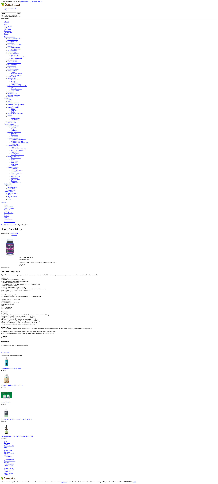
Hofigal (6, 205)
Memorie (13, 81)
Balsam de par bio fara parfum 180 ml (11, 368)
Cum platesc (7, 31)
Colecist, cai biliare (16, 49)
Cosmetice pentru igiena (13, 156)
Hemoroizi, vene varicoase (14, 44)
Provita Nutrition (8, 213)
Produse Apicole (8, 191)
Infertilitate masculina (16, 75)
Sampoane (14, 129)
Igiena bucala (14, 162)
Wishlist (6, 455)
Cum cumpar (7, 29)
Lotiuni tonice (14, 178)
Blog (5, 9)
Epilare (13, 159)
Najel (5, 217)
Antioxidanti (10, 43)
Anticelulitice (14, 147)
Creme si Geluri (11, 122)
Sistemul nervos (11, 78)
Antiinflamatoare (12, 41)
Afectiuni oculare (12, 61)
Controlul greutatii (12, 64)
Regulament (64, 482)
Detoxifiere (10, 92)
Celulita (13, 109)
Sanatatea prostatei (12, 50)
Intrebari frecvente (9, 459)
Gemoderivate (11, 121)
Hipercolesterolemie (16, 89)
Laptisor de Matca (12, 193)
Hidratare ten (14, 175)
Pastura (9, 198)
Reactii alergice (11, 76)
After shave (14, 133)
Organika (6, 211)
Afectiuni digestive (12, 52)
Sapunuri (13, 165)
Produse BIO (7, 184)
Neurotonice (14, 83)
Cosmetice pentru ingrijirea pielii (19, 142)
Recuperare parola (9, 453)
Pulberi (9, 101)
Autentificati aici (25, 1)
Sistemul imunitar (12, 93)
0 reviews (14, 235)
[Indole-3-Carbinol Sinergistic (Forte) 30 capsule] (6, 383)
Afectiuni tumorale (12, 40)
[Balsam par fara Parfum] (6, 366)
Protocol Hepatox (5, 402)
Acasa (5, 24)
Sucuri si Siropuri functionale (15, 113)
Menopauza (14, 110)
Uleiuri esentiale (15, 118)
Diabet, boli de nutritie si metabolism (17, 86)
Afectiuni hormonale (13, 69)
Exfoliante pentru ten (16, 173)
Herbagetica (14, 233)
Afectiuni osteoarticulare (14, 63)
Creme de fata (14, 135)
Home (2, 225)
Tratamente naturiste (9, 37)
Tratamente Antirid (16, 182)
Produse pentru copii (13, 106)
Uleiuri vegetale (15, 119)
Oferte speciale (8, 26)
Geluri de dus (14, 161)
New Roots (7, 210)
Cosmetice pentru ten (13, 167)
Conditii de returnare (9, 461)
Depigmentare (14, 171)
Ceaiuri (9, 99)
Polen (9, 199)
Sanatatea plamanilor (16, 58)
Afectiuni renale (11, 66)
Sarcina (13, 112)
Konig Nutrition (8, 206)
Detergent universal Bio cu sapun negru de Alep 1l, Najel (16, 419)
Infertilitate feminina (16, 73)
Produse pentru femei (13, 107)
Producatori (7, 471)
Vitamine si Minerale (13, 102)
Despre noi (7, 443)
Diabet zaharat (15, 90)
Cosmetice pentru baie (17, 141)
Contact (6, 34)
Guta (12, 87)
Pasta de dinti (14, 144)
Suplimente (7, 98)
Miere (9, 194)
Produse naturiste (8, 468)
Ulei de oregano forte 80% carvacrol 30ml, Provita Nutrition (17, 436)
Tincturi (9, 115)
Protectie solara (15, 153)
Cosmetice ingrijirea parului (18, 139)
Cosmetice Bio (11, 190)
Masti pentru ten (15, 179)
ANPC (134, 482)
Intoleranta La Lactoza (13, 95)
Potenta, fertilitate (12, 70)
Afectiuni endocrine (12, 67)
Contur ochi (14, 168)
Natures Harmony (9, 208)
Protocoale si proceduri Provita (15, 104)
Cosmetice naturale (9, 124)
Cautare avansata (8, 465)
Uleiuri (9, 116)
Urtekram (6, 216)
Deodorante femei (16, 158)
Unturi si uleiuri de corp (17, 155)
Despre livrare (8, 32)
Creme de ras (14, 136)
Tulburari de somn (16, 84)
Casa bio (9, 185)
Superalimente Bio (12, 187)
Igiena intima (14, 164)
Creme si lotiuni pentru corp (18, 148)
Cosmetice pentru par (13, 125)
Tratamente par (15, 130)
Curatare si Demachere (17, 170)
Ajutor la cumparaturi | (10, 8)
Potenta (13, 72)
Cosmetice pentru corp (13, 145)
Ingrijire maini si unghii (17, 150)
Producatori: (4, 202)
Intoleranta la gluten (12, 96)
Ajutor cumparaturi (9, 464)
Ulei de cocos (11, 188)
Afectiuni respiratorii (13, 53)
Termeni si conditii (9, 446)
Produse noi (7, 28)
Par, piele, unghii (12, 60)
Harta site (6, 462)
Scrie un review (5, 352)
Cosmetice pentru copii (13, 138)
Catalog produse (8, 473)
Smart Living (7, 214)
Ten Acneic (14, 181)
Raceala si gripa (15, 55)
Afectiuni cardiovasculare (14, 38)
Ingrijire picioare (15, 152)
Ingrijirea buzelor (15, 176)
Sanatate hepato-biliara (13, 47)
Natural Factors (8, 219)
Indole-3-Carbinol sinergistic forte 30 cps (12, 385)
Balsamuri (13, 127)
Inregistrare (34, 1)
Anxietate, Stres (15, 79)
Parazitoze (10, 46)
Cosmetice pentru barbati (14, 132)
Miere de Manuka (12, 196)
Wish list (40, 1)
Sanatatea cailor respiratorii (18, 56)
